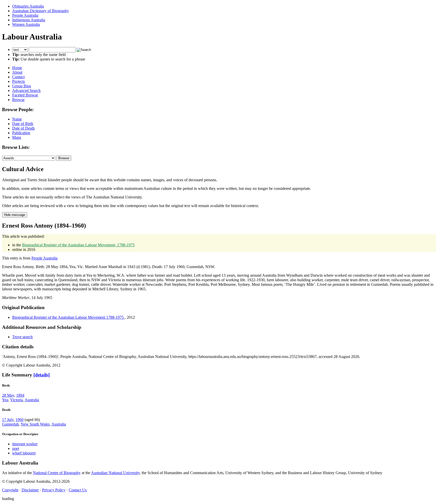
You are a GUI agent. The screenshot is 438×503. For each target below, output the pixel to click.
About (17, 72)
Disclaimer (30, 490)
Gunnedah (10, 424)
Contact (18, 77)
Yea (5, 400)
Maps (16, 137)
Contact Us (78, 490)
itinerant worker (25, 444)
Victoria (16, 400)
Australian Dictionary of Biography (40, 11)
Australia (32, 400)
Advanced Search (26, 90)
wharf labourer (24, 453)
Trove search (22, 337)
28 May (8, 395)
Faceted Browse (25, 95)
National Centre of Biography (57, 473)
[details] (41, 374)
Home (17, 68)
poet (15, 448)
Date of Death (23, 128)
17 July (7, 419)
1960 (19, 419)
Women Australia (26, 24)
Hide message (14, 215)
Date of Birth (22, 124)
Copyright (10, 490)
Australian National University (115, 473)
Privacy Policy (53, 490)
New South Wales (35, 424)
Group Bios (21, 86)
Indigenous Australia (28, 20)
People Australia (25, 15)
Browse (18, 99)
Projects (18, 81)
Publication (21, 133)
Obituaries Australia (28, 6)
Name (17, 119)
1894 (20, 395)
